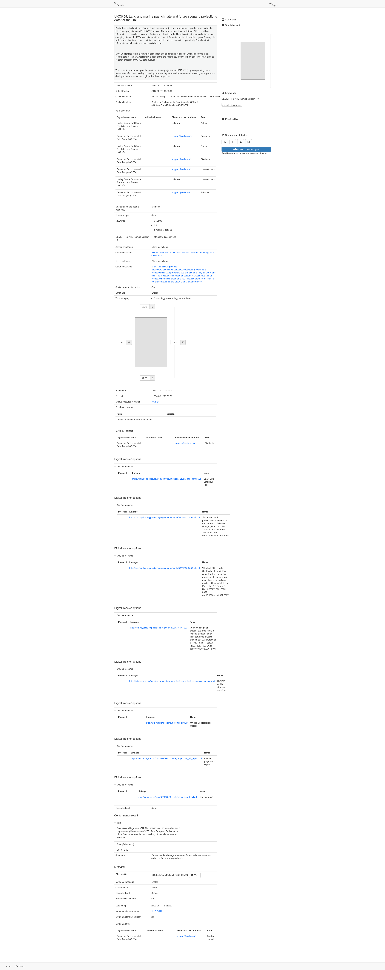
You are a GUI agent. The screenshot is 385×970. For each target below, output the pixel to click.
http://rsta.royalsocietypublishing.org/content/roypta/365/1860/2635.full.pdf (164, 567)
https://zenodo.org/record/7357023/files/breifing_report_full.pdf (167, 796)
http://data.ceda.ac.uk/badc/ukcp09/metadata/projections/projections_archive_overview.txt (172, 681)
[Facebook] (232, 141)
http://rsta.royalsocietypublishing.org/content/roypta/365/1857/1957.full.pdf (164, 517)
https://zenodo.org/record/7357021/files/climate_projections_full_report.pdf (166, 758)
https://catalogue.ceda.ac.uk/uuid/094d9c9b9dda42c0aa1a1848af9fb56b (166, 478)
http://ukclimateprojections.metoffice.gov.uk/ (167, 722)
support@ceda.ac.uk (182, 135)
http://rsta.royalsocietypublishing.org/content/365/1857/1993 (158, 627)
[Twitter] (225, 141)
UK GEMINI (156, 911)
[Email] (248, 141)
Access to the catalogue (247, 149)
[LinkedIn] (240, 141)
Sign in (275, 5)
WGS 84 (155, 401)
